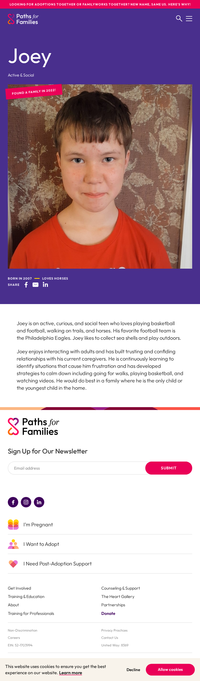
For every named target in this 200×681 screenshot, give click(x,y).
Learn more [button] (70, 672)
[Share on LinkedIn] (39, 502)
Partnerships (113, 604)
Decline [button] (133, 669)
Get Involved (19, 588)
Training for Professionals (31, 613)
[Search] (179, 19)
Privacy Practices (114, 630)
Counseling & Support (120, 588)
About (13, 604)
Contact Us (109, 637)
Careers (14, 637)
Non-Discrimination (22, 630)
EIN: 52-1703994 (20, 645)
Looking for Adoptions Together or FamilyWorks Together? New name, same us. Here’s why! (100, 4)
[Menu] (189, 19)
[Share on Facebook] (26, 284)
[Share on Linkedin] (45, 284)
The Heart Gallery (117, 596)
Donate (108, 613)
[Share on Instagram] (26, 502)
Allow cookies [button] (170, 669)
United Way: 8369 (114, 645)
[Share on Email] (35, 284)
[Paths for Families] (23, 19)
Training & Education (26, 596)
